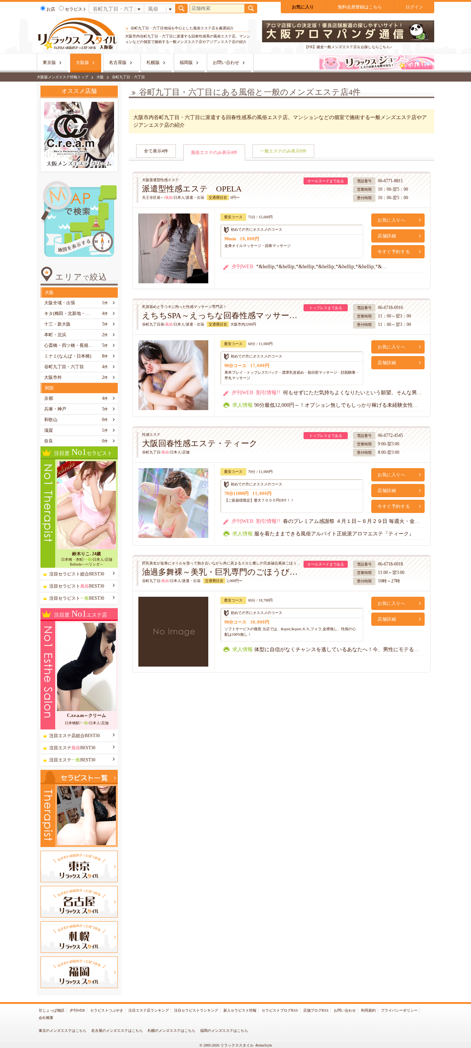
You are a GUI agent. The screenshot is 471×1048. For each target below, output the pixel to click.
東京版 (49, 62)
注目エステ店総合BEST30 (74, 735)
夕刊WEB (77, 1010)
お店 (50, 9)
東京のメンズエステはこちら (62, 1031)
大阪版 (82, 62)
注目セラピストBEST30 (76, 586)
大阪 (100, 77)
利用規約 (368, 1010)
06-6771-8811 (390, 180)
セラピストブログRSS (280, 1010)
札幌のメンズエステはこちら (171, 1031)
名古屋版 (118, 62)
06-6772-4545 (390, 435)
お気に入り (303, 7)
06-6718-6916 (390, 307)
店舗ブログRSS (316, 1010)
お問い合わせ (226, 62)
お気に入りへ (392, 220)
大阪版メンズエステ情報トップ (62, 77)
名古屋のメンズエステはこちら (117, 1031)
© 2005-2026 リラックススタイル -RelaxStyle (235, 1045)
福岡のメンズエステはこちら (224, 1031)
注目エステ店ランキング (148, 1010)
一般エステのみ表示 (283, 151)
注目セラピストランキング (196, 1010)
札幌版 (153, 62)
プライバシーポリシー (399, 1010)
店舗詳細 (387, 235)
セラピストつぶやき (106, 1010)
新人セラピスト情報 (239, 1010)
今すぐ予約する (394, 251)
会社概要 (46, 1018)
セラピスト (76, 9)
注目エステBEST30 (72, 747)
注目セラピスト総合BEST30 (76, 574)
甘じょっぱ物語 (51, 1010)
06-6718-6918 (390, 564)
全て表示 (156, 151)
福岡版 (186, 62)
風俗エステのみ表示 (214, 152)
